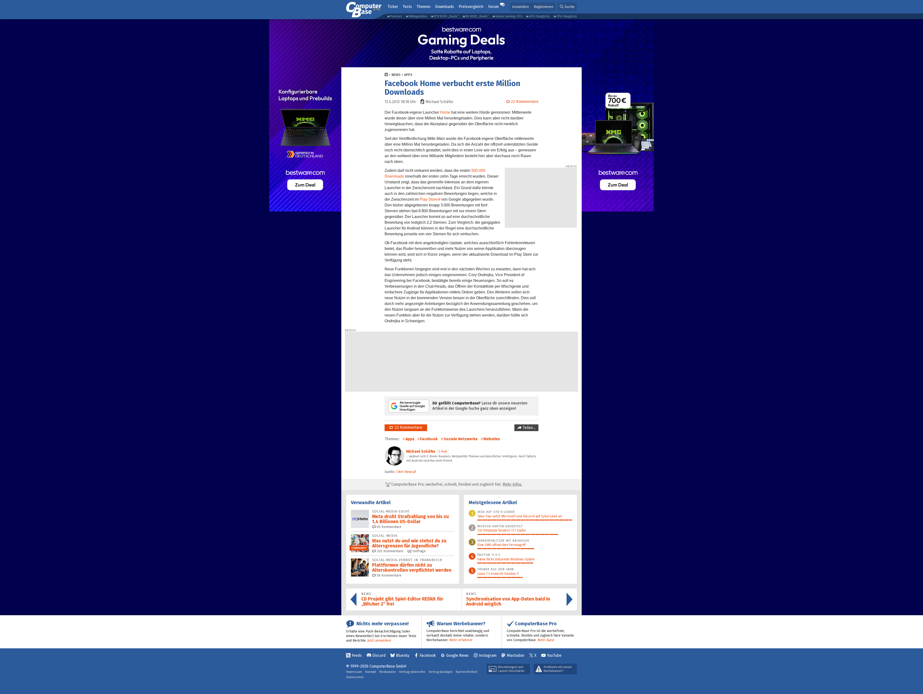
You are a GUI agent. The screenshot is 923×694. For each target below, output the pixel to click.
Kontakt (370, 672)
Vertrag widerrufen (412, 672)
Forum (493, 6)
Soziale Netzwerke (461, 439)
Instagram (488, 655)
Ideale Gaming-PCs (508, 16)
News (396, 75)
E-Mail (442, 451)
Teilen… (529, 427)
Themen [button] (423, 6)
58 (388, 575)
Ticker (392, 6)
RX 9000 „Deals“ (477, 16)
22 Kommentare (407, 427)
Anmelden (520, 7)
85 (388, 527)
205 (389, 551)
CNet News (404, 472)
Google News (457, 655)
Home (445, 112)
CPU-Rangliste (566, 16)
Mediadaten (387, 672)
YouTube (554, 655)
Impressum (354, 672)
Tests (407, 6)
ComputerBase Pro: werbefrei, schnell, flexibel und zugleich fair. (456, 484)
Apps (408, 75)
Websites (491, 439)
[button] (567, 6)
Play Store (428, 199)
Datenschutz (355, 677)
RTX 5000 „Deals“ (446, 16)
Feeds (357, 655)
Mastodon (515, 655)
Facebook (429, 439)
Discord (379, 655)
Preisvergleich (471, 6)
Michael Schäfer (421, 451)
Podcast (396, 16)
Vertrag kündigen (441, 672)
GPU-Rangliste (539, 16)
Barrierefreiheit (466, 672)
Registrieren (543, 7)
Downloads (444, 6)
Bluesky (402, 655)
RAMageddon (417, 16)
